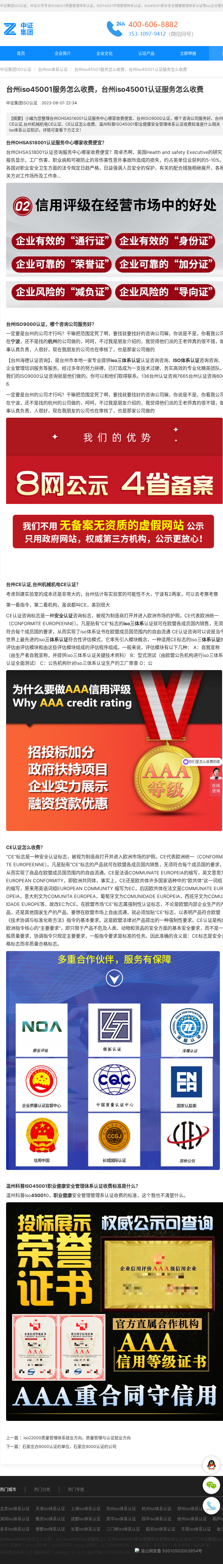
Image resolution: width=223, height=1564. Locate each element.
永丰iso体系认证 (15, 1528)
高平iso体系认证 (121, 1518)
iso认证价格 (36, 1544)
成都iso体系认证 (85, 1518)
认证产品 (146, 53)
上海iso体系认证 (85, 1508)
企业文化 (104, 53)
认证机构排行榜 (115, 1544)
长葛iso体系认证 (85, 1528)
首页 (21, 53)
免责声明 (181, 1544)
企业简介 (63, 53)
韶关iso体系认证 (160, 1528)
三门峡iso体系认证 (123, 1528)
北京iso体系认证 (15, 1508)
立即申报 (188, 53)
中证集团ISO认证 (15, 69)
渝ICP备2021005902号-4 (111, 1552)
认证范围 (141, 1544)
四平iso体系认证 (156, 1518)
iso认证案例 (10, 1544)
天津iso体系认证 (50, 1508)
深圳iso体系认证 (15, 1518)
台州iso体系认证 (53, 69)
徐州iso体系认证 (192, 1518)
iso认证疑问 (86, 1544)
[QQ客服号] (211, 1465)
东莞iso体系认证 (196, 1528)
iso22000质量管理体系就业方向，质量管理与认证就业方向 (77, 1437)
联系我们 (161, 1544)
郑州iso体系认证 (192, 1508)
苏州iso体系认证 (121, 1508)
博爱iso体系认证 (50, 1528)
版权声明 (201, 1544)
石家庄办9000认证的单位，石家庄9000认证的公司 (69, 1446)
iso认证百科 (61, 1544)
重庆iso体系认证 (50, 1518)
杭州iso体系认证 (156, 1508)
